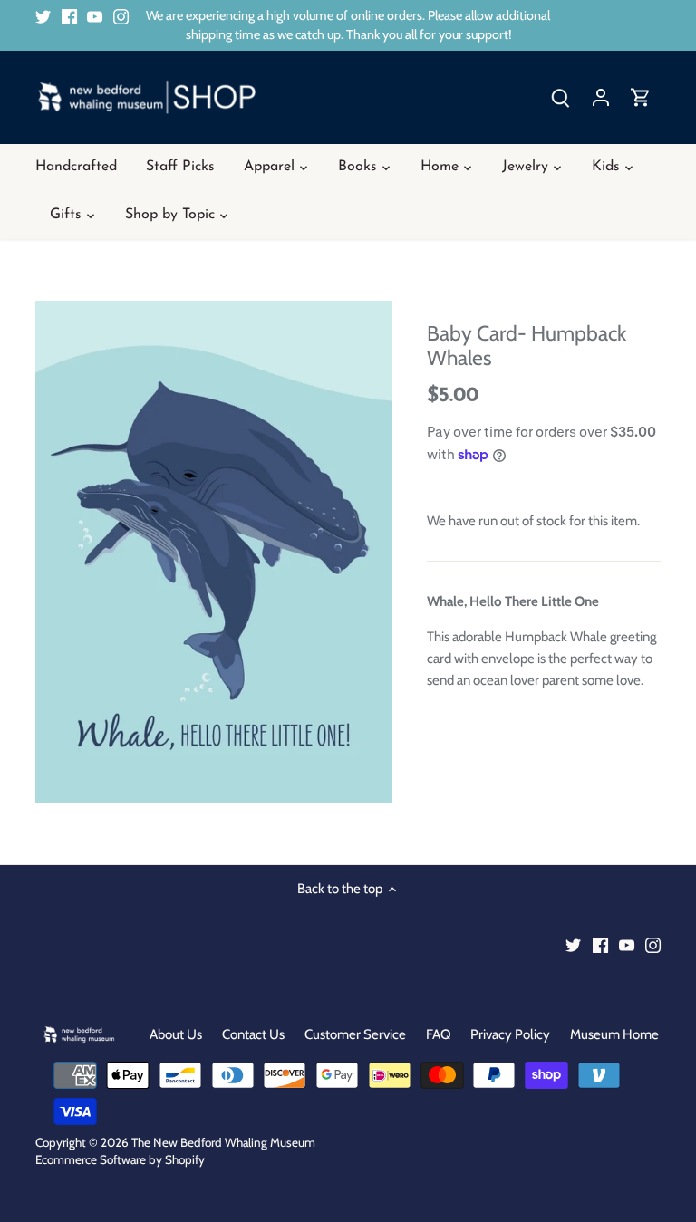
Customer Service (355, 1034)
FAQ (438, 1034)
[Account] (601, 97)
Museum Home (614, 1034)
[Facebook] (69, 15)
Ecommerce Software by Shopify (120, 1159)
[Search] (561, 97)
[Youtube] (94, 15)
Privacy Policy (510, 1034)
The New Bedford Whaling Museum (223, 1142)
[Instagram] (121, 15)
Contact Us (253, 1034)
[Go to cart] (641, 97)
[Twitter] (43, 15)
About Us (176, 1034)
